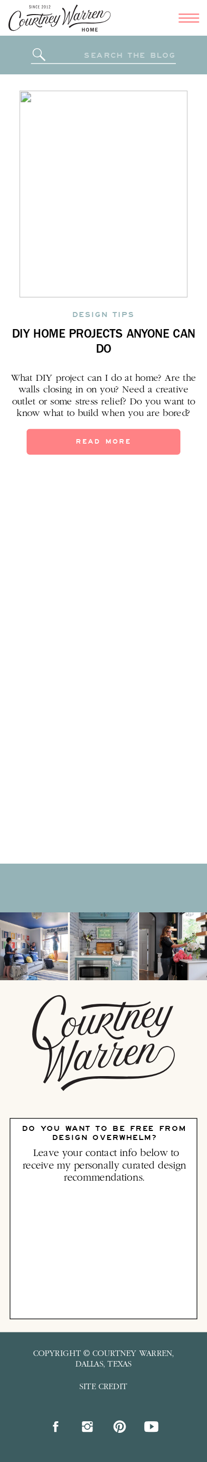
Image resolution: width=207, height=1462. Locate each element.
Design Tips (103, 314)
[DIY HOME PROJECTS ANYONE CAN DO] (104, 193)
